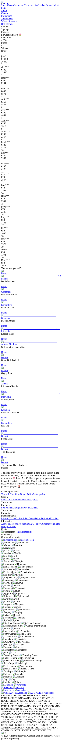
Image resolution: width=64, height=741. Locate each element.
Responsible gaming (19, 523)
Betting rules (39, 494)
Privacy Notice (8, 518)
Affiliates (11, 526)
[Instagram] (9, 540)
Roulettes (22, 499)
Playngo (27, 507)
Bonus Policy (26, 494)
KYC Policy (35, 523)
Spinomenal (6, 507)
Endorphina (17, 507)
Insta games (32, 499)
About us (5, 523)
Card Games (12, 499)
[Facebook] (26, 540)
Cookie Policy (22, 518)
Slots (3, 499)
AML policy (52, 518)
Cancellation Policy (38, 518)
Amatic (34, 507)
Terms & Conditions (10, 494)
